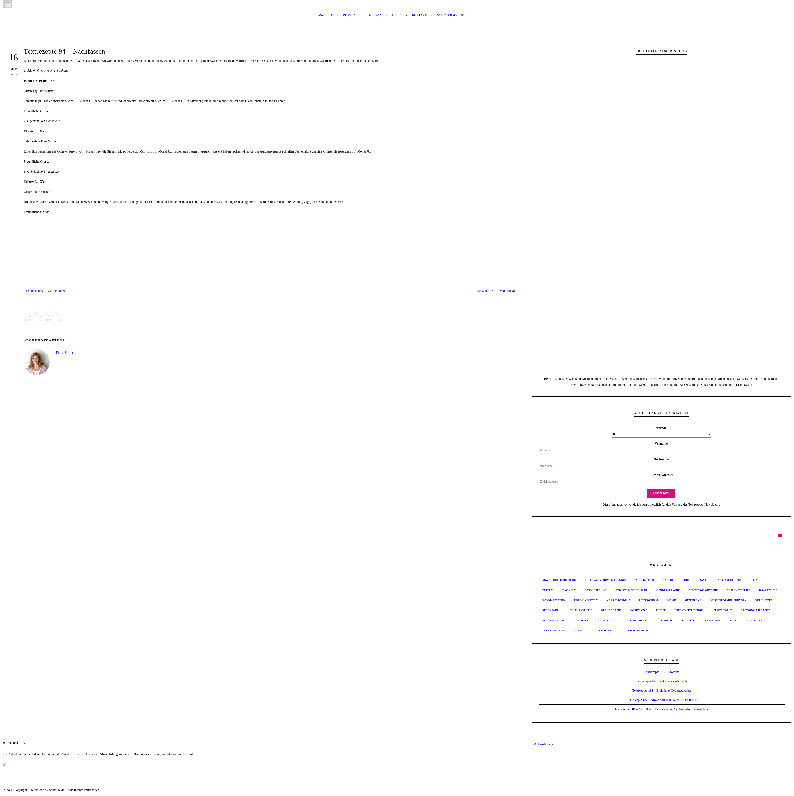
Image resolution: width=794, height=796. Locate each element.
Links (397, 15)
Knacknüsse (768, 590)
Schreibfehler (635, 620)
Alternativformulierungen (606, 580)
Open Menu (7, 4)
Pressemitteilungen (690, 610)
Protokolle (723, 610)
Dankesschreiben (729, 580)
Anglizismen (645, 580)
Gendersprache (668, 590)
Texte (734, 620)
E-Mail (755, 580)
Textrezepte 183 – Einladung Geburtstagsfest (661, 690)
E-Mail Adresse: (661, 475)
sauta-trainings (451, 15)
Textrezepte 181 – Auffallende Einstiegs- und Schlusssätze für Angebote (662, 709)
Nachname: (662, 459)
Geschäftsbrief (738, 590)
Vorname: (662, 443)
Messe (671, 600)
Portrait (351, 15)
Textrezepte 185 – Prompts (661, 672)
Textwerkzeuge (554, 630)
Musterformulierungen (728, 600)
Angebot (325, 15)
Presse (661, 610)
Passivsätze (638, 610)
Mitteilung (693, 600)
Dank (703, 580)
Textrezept (755, 620)
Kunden (375, 15)
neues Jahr (550, 610)
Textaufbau (712, 620)
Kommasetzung (553, 600)
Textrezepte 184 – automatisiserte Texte (661, 681)
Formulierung (595, 590)
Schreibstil (664, 620)
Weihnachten (601, 630)
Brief (686, 580)
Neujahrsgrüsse (580, 610)
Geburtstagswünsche (631, 590)
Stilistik (688, 620)
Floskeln (569, 590)
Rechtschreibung (555, 620)
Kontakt (419, 15)
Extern (547, 590)
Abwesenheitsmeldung (559, 580)
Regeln (583, 620)
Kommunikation (586, 600)
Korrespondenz (618, 600)
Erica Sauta (64, 352)
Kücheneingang (542, 744)
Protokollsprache (755, 610)
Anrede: (661, 428)
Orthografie (611, 610)
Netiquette (763, 600)
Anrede (668, 580)
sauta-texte (606, 620)
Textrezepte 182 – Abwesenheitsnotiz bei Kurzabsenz (662, 700)
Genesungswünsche (703, 590)
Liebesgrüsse (649, 600)
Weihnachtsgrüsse (634, 630)
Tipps (578, 630)
